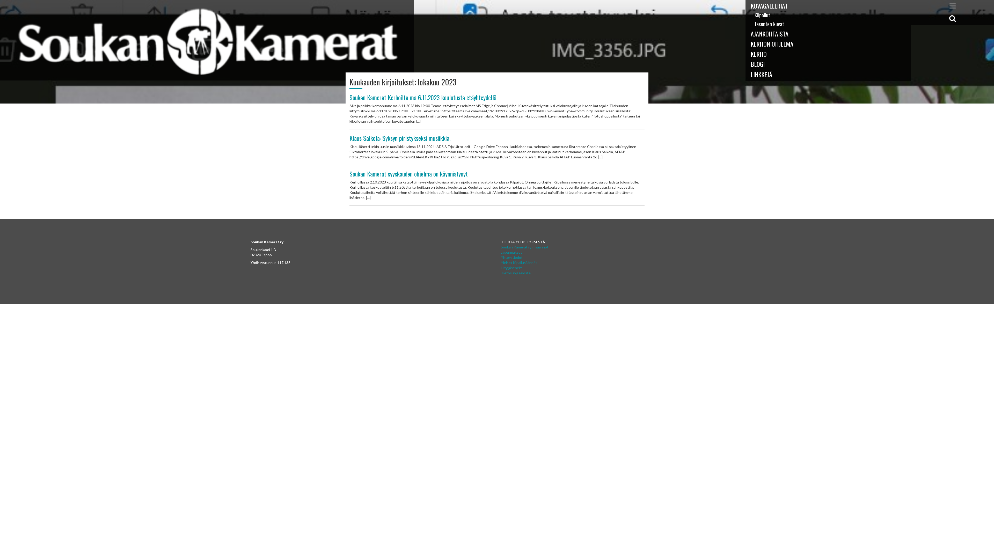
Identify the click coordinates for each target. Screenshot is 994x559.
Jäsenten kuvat (769, 24)
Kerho (759, 53)
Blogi (758, 64)
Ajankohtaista (769, 33)
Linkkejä (761, 74)
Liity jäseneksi (512, 268)
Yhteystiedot (512, 257)
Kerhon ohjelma (772, 43)
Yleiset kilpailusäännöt (519, 262)
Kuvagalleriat (769, 5)
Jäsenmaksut (511, 252)
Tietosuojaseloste (516, 273)
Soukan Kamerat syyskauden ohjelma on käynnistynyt (408, 173)
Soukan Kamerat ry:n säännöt (525, 247)
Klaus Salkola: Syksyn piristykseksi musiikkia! (400, 138)
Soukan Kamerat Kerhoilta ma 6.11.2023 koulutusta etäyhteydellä (422, 97)
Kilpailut (762, 15)
